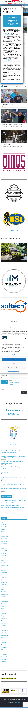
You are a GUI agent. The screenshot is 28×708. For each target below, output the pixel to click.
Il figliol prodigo (5, 472)
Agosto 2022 (4, 637)
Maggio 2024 (4, 587)
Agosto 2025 (4, 550)
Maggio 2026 (4, 529)
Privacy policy (11, 371)
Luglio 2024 (4, 582)
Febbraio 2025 (4, 565)
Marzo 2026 (4, 534)
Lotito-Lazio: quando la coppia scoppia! (10, 510)
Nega (14, 363)
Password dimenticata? (14, 382)
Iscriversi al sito (8, 34)
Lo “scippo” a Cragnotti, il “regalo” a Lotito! (11, 502)
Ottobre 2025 (4, 546)
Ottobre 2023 (4, 603)
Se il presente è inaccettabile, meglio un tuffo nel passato (13, 500)
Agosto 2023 (4, 608)
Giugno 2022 (4, 642)
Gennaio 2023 (4, 625)
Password (3, 377)
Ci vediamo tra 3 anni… (9, 144)
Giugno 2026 (4, 526)
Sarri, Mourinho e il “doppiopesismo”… (13, 124)
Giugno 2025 (4, 555)
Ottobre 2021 (4, 661)
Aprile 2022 (4, 647)
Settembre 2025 (4, 548)
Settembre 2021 (4, 664)
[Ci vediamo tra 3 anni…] (14, 130)
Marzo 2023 (4, 620)
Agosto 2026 (4, 522)
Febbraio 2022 (4, 652)
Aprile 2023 (4, 618)
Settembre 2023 (4, 606)
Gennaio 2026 (4, 538)
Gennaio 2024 (4, 596)
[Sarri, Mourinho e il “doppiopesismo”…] (14, 110)
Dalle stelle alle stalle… (9, 104)
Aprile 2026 (4, 531)
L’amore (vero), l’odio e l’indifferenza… (10, 505)
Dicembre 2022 (4, 628)
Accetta (14, 359)
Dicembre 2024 (4, 570)
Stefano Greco (17, 701)
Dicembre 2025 (4, 541)
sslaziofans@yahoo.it (8, 60)
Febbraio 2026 (4, 536)
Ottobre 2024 (4, 575)
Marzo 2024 (4, 591)
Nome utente (4, 375)
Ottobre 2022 (4, 632)
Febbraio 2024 (4, 594)
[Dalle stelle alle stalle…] (14, 90)
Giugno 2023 (4, 613)
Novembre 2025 (4, 543)
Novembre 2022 (4, 630)
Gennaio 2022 (4, 654)
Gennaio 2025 (4, 567)
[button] (25, 338)
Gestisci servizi (14, 354)
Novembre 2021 (4, 659)
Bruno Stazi (17, 702)
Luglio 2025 (4, 553)
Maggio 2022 (4, 644)
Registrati (11, 384)
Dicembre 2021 (4, 656)
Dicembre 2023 (4, 599)
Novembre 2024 (4, 572)
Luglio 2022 (4, 640)
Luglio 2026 (4, 524)
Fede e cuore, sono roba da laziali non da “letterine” (12, 507)
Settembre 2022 (4, 635)
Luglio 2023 (4, 611)
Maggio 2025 (4, 558)
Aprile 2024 (4, 589)
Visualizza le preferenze (14, 367)
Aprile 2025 (4, 560)
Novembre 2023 (4, 601)
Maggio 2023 (4, 615)
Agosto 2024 (4, 579)
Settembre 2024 (4, 577)
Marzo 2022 (4, 649)
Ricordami (13, 380)
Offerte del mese (14, 230)
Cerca (2, 389)
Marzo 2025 (4, 563)
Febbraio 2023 (4, 623)
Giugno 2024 (4, 584)
